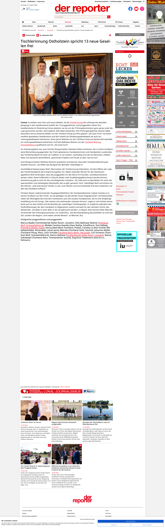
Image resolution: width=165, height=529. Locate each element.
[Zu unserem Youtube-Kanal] (136, 9)
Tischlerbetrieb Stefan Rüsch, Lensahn (84, 235)
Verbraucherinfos (123, 26)
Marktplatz (127, 1)
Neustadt (68, 22)
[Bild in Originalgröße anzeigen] (67, 83)
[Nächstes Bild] (112, 85)
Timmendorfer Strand (125, 192)
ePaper (24, 513)
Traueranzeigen (27, 510)
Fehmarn (51, 22)
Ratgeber (136, 22)
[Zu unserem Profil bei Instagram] (142, 9)
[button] (143, 1)
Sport (96, 26)
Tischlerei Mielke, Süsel (32, 227)
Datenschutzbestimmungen (87, 519)
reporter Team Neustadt (124, 219)
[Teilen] (109, 35)
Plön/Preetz (102, 22)
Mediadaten (32, 1)
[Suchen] (108, 16)
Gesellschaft (41, 26)
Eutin (34, 22)
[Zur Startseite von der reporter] (82, 9)
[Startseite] (23, 22)
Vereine (137, 26)
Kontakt (23, 1)
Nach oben (27, 397)
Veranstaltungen (110, 26)
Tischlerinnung (76, 122)
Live (82, 26)
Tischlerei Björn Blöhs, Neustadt (73, 232)
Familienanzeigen (116, 1)
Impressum (41, 1)
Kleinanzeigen (137, 1)
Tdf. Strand (119, 22)
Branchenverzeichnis (101, 1)
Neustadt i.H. (121, 186)
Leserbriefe (68, 26)
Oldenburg (84, 22)
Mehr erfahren (65, 387)
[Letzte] (22, 85)
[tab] (25, 51)
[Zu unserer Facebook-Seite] (130, 9)
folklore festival (27, 26)
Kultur (55, 26)
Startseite (41, 30)
